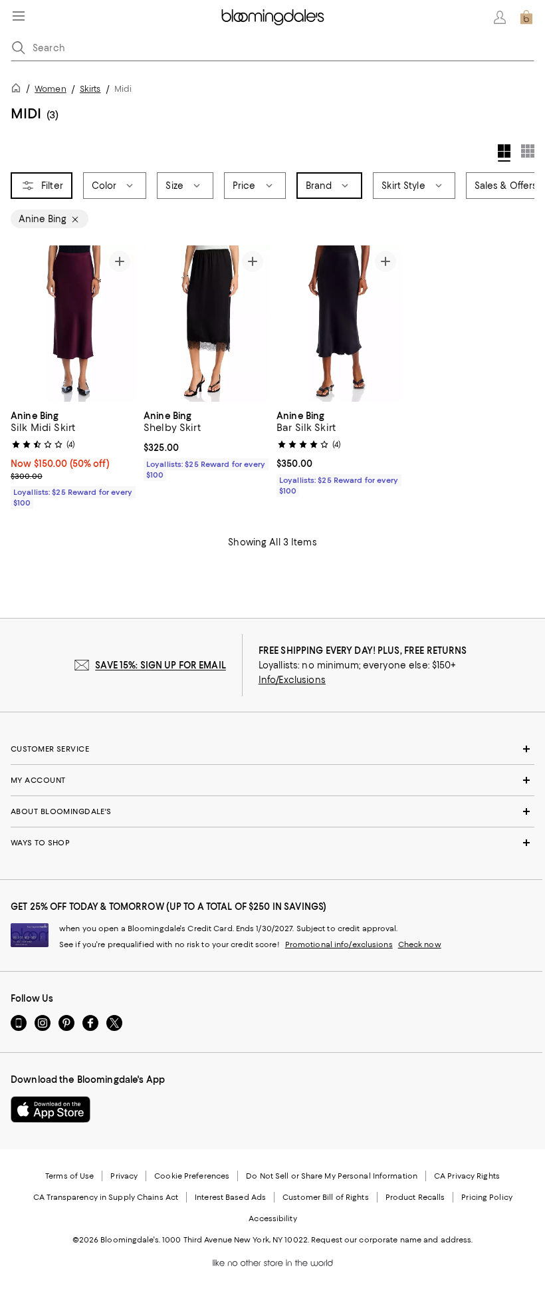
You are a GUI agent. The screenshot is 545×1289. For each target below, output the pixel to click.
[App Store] (50, 1109)
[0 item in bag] (526, 17)
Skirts (90, 89)
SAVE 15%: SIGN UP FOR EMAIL (160, 665)
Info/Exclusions (292, 679)
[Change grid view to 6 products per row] (527, 151)
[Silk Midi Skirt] (73, 323)
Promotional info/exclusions (339, 944)
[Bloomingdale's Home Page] (272, 17)
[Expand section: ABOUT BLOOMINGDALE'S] (272, 811)
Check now (419, 944)
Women (50, 89)
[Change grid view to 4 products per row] (504, 153)
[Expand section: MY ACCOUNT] (272, 780)
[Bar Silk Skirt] (338, 323)
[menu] (19, 16)
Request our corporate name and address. (392, 1239)
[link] (73, 457)
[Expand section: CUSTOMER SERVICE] (272, 749)
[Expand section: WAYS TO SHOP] (272, 842)
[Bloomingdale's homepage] (19, 90)
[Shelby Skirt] (206, 323)
